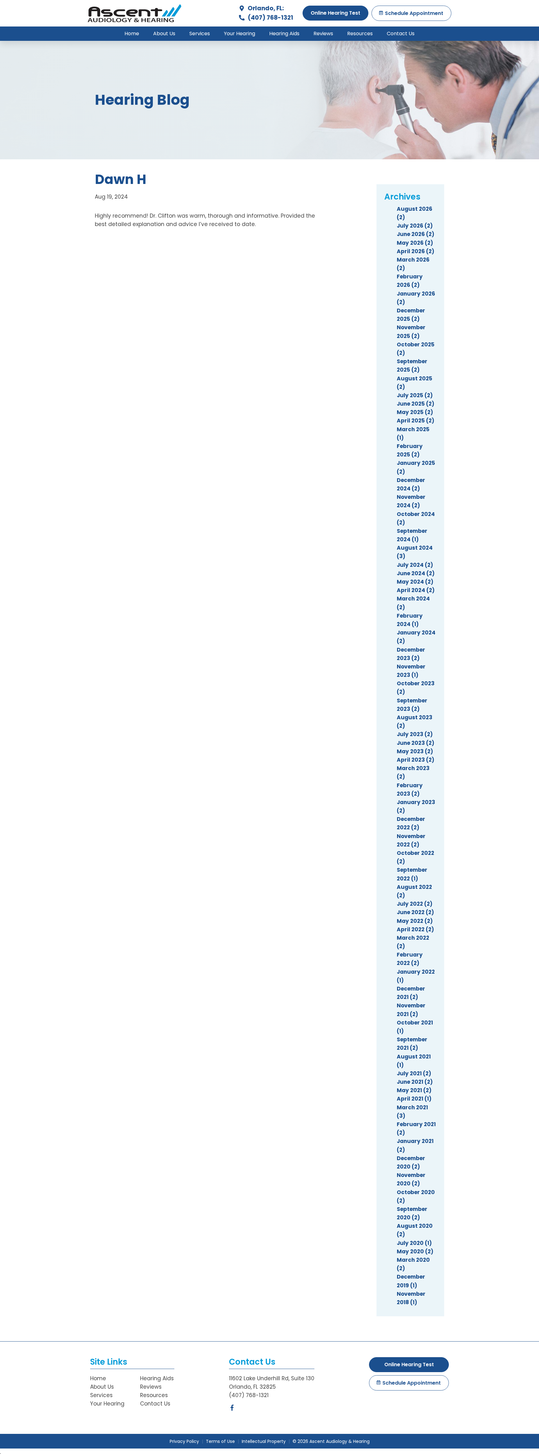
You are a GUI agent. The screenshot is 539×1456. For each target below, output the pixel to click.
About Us (164, 33)
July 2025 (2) (415, 395)
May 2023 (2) (415, 751)
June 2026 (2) (415, 234)
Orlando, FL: (265, 8)
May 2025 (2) (415, 412)
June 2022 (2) (415, 912)
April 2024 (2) (416, 590)
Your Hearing (239, 33)
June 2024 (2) (416, 573)
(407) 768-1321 (269, 17)
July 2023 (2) (415, 734)
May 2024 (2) (415, 582)
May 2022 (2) (415, 921)
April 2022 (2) (415, 929)
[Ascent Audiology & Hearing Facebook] (232, 1409)
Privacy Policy (184, 1441)
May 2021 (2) (414, 1090)
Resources (360, 33)
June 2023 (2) (415, 743)
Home (131, 33)
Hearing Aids (284, 33)
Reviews (323, 33)
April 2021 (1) (414, 1098)
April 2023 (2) (415, 760)
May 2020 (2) (415, 1251)
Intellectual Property (264, 1441)
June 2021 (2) (415, 1082)
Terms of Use (220, 1441)
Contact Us (401, 33)
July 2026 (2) (415, 225)
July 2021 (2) (414, 1073)
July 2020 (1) (414, 1243)
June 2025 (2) (415, 403)
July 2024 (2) (415, 565)
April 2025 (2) (415, 420)
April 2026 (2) (415, 251)
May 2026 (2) (415, 243)
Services (199, 33)
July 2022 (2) (414, 904)
